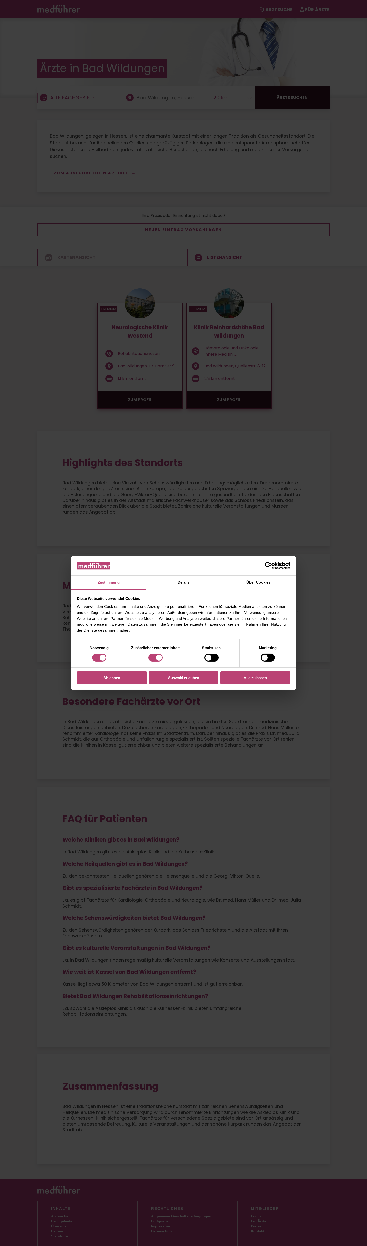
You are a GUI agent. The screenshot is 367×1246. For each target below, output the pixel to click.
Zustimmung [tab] (109, 582)
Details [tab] (184, 582)
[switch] (155, 658)
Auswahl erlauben (183, 678)
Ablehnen (111, 678)
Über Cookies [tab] (258, 582)
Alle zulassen (255, 678)
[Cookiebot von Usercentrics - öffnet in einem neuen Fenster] (268, 565)
